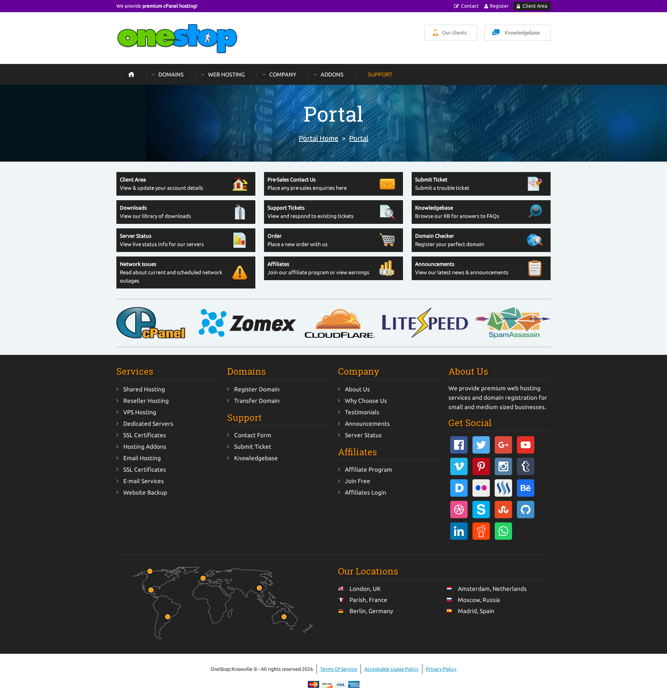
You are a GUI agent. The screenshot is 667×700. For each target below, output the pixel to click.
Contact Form (252, 435)
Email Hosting (142, 458)
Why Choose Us (366, 400)
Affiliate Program (368, 469)
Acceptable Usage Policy (391, 669)
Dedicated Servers (148, 423)
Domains (171, 74)
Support (380, 74)
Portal (358, 138)
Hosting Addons (144, 446)
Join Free (357, 481)
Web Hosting (226, 74)
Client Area (534, 6)
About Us (357, 389)
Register (499, 6)
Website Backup (145, 492)
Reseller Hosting (146, 400)
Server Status (363, 435)
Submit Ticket (252, 446)
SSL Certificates (144, 435)
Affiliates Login (365, 492)
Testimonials (362, 412)
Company (282, 74)
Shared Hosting (144, 389)
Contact (470, 6)
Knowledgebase (522, 32)
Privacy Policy (441, 669)
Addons (332, 74)
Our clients (454, 32)
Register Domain (257, 389)
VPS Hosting (139, 412)
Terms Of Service (338, 669)
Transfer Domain (257, 400)
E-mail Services (143, 481)
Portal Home (318, 138)
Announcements (367, 423)
